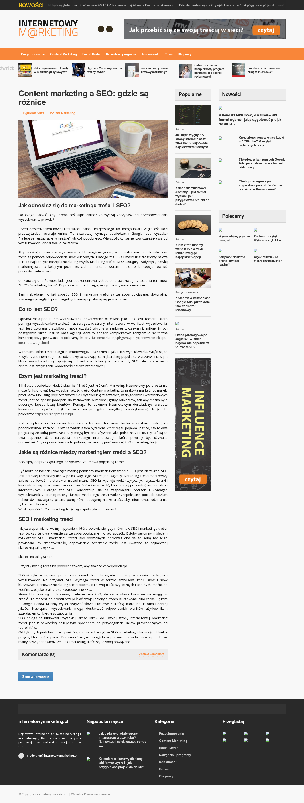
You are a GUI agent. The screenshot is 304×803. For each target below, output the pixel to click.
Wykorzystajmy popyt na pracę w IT (234, 238)
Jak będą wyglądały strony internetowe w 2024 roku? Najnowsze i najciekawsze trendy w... (192, 140)
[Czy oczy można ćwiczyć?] (275, 740)
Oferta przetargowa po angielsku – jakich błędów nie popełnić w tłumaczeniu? (192, 341)
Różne (167, 54)
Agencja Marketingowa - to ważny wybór (104, 70)
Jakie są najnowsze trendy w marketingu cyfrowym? (51, 70)
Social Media (91, 54)
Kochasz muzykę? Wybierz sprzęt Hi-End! (268, 238)
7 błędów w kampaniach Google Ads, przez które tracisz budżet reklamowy (193, 304)
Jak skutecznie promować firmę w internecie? (264, 70)
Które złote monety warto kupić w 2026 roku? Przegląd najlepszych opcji (189, 250)
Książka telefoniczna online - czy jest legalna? (232, 260)
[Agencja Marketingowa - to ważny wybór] (232, 733)
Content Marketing (63, 54)
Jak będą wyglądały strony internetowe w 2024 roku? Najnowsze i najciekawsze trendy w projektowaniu (110, 5)
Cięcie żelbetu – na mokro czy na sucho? (268, 259)
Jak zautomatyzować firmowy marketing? (154, 70)
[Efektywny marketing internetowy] (232, 740)
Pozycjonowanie (33, 54)
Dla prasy (184, 54)
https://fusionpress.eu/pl (54, 414)
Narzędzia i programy (121, 54)
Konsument (149, 54)
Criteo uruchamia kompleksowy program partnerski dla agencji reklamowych (209, 70)
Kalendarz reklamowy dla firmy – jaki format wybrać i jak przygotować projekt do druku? (231, 5)
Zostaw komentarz (151, 654)
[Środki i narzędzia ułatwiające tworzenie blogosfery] (253, 733)
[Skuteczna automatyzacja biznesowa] (253, 740)
